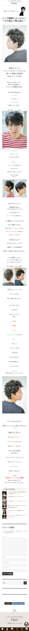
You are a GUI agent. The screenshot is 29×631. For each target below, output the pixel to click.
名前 (3, 557)
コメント (4, 536)
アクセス (21, 629)
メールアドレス (6, 562)
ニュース (12, 629)
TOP (2, 629)
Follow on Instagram (19, 603)
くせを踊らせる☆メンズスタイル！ (15, 496)
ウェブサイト (5, 567)
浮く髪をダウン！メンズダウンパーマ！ (16, 501)
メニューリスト (26, 629)
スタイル (16, 629)
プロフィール (7, 629)
